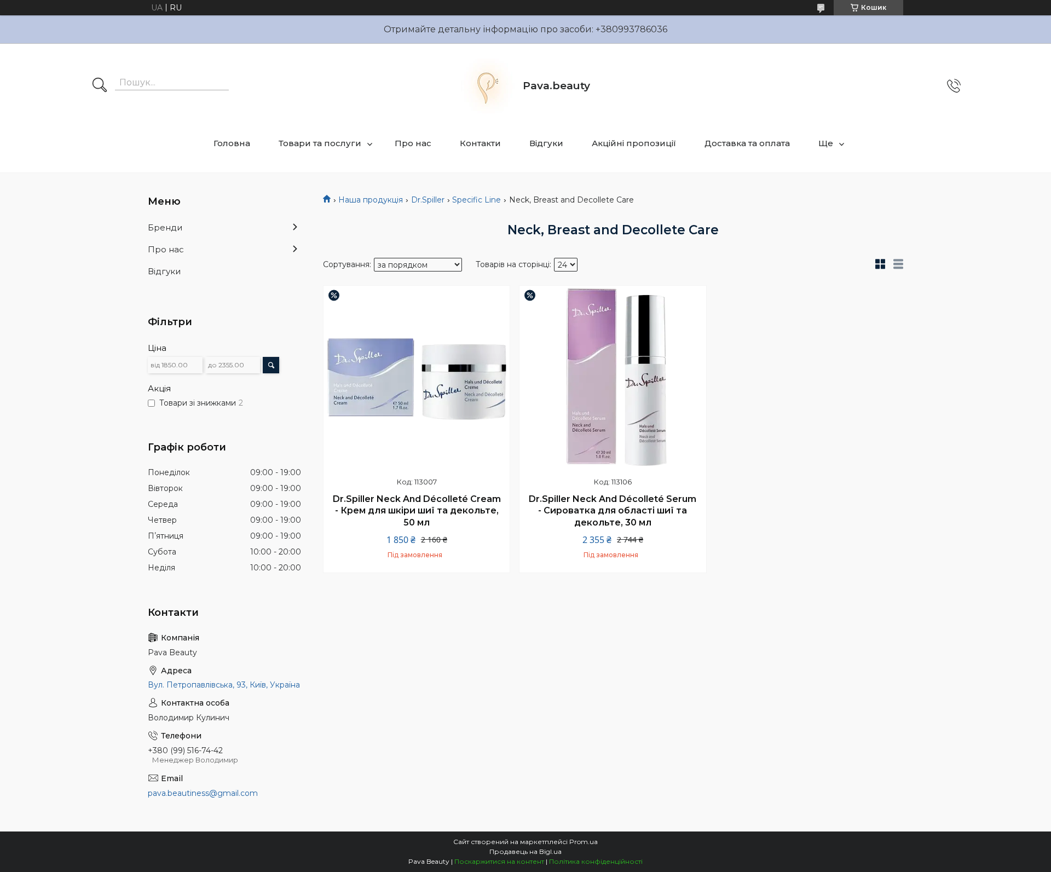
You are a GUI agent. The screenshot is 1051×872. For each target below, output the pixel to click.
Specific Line (476, 200)
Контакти (480, 143)
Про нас (413, 143)
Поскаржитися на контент (499, 861)
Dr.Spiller (427, 200)
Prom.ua (583, 842)
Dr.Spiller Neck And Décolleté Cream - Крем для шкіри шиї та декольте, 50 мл (417, 511)
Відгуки (546, 143)
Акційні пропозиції (634, 143)
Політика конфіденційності (596, 861)
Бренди (165, 227)
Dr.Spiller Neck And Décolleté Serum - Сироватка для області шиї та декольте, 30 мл (612, 511)
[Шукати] (100, 86)
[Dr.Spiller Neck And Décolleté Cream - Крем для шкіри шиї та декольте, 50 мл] (417, 379)
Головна (231, 143)
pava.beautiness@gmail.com (203, 793)
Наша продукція (370, 200)
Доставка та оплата (747, 143)
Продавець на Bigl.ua (525, 851)
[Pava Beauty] (487, 86)
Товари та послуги (320, 143)
